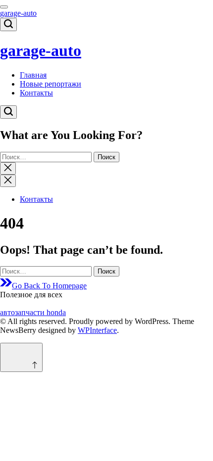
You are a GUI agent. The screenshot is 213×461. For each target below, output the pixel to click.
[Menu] (4, 6)
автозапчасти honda (33, 312)
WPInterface (97, 330)
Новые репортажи (50, 84)
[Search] (8, 24)
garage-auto (18, 13)
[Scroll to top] (21, 357)
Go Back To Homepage (49, 285)
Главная (33, 75)
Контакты (36, 93)
